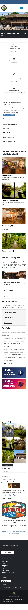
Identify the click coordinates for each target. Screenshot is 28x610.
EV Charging (5, 565)
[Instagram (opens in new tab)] (8, 581)
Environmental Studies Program (9, 479)
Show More (13, 51)
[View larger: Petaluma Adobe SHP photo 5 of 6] (8, 456)
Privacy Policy (15, 599)
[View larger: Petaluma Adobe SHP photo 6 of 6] (20, 456)
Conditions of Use (9, 599)
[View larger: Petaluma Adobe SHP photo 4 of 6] (20, 443)
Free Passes (5, 567)
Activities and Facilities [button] (9, 141)
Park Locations (8, 323)
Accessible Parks (6, 601)
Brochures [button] (6, 128)
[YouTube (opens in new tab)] (6, 581)
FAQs (3, 599)
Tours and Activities (9, 201)
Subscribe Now (9, 552)
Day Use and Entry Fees (9, 114)
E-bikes (3, 563)
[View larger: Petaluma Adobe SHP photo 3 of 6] (8, 443)
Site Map (11, 601)
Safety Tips (5, 561)
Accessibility (22, 599)
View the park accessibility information (12, 118)
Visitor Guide (7, 175)
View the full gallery (7, 465)
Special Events (7, 251)
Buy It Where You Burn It (8, 572)
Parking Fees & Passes (10, 312)
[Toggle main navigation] (21, 8)
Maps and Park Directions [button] (10, 124)
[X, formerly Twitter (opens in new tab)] (4, 581)
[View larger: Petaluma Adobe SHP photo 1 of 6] (8, 430)
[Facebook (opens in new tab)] (2, 581)
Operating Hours (9, 317)
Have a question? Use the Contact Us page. (12, 587)
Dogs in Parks (5, 570)
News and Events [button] (8, 133)
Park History (6, 226)
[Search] (25, 8)
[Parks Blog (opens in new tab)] (10, 581)
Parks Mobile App (6, 569)
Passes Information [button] (9, 137)
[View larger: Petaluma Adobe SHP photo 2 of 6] (20, 430)
